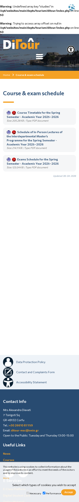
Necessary (35, 493)
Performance (53, 493)
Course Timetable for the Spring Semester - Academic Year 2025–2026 (33, 115)
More (6, 478)
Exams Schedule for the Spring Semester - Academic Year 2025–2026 (33, 161)
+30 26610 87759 (21, 425)
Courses (8, 460)
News (6, 453)
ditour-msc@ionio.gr (25, 430)
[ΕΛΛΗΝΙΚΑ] (71, 7)
